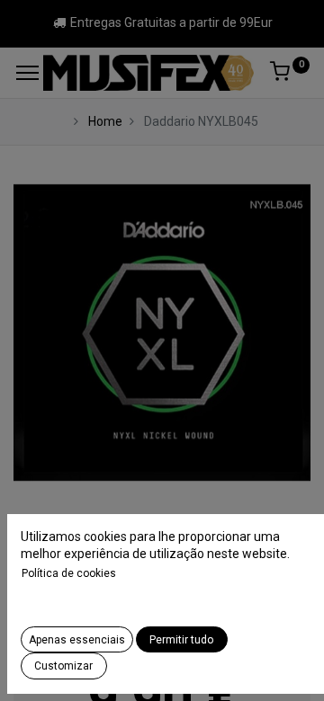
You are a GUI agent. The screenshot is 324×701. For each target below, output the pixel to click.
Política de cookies (69, 573)
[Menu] (27, 73)
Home (105, 121)
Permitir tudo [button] (181, 640)
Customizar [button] (63, 666)
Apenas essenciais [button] (77, 640)
